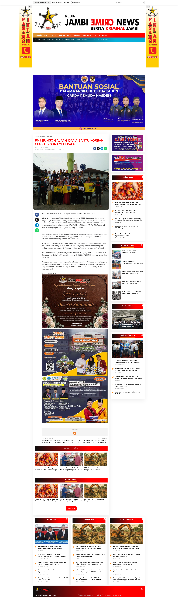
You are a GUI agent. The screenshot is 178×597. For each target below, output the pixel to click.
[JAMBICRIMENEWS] (89, 19)
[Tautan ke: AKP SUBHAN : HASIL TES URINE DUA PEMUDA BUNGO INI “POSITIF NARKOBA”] (116, 275)
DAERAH (41, 149)
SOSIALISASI (53, 149)
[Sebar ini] (94, 148)
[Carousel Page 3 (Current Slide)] (128, 326)
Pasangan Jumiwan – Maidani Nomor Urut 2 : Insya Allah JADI (53, 578)
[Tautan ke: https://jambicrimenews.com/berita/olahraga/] (142, 334)
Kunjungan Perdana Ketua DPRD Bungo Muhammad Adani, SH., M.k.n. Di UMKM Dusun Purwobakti (89, 579)
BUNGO (37, 149)
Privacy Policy (116, 595)
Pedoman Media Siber (86, 595)
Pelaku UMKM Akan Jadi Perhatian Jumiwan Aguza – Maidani (53, 571)
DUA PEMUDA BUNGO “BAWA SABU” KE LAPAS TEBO (131, 282)
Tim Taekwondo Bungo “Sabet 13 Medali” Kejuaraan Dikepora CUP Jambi (128, 377)
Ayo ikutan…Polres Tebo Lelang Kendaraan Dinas (127, 571)
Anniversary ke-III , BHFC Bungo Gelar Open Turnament (128, 385)
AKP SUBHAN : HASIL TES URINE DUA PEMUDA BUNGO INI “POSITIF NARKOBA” (132, 272)
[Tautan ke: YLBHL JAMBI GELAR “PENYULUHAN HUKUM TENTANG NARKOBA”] (116, 254)
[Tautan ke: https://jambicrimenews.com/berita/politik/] (142, 305)
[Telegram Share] (101, 148)
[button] (143, 2)
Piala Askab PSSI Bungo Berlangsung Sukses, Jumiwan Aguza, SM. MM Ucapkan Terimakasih (128, 369)
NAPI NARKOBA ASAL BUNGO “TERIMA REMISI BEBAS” (131, 293)
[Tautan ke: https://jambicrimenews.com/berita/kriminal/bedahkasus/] (142, 176)
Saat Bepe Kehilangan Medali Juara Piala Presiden (127, 393)
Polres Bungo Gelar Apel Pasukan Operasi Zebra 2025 (126, 234)
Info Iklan (107, 595)
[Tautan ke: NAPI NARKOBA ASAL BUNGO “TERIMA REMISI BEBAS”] (116, 295)
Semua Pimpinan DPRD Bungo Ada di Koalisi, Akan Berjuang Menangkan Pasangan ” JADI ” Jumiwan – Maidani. (127, 323)
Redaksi (98, 595)
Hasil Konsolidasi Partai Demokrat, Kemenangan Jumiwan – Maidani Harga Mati (51, 555)
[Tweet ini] (98, 148)
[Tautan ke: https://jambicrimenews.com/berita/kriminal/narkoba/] (142, 245)
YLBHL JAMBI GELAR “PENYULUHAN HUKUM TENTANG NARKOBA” (129, 252)
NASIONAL (47, 149)
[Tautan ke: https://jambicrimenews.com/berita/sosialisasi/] (67, 519)
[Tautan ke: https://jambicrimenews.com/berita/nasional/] (142, 519)
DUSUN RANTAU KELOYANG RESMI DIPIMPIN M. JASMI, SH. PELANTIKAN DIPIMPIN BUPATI (57, 440)
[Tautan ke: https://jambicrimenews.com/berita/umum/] (104, 519)
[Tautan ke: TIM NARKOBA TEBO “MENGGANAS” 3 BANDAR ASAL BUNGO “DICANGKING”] (116, 264)
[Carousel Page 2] (125, 326)
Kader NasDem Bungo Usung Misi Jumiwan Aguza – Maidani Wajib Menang (52, 563)
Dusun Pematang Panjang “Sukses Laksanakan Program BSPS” (125, 563)
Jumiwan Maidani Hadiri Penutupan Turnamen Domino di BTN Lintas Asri (127, 361)
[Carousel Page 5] (133, 326)
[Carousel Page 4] (130, 326)
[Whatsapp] (105, 148)
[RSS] (74, 433)
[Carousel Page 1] (123, 326)
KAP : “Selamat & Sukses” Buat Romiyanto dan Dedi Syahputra (127, 555)
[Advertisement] (89, 57)
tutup (29, 6)
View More (71, 508)
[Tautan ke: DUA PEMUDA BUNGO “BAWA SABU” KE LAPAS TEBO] (116, 285)
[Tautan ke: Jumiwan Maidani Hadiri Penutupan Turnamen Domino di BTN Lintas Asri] (127, 349)
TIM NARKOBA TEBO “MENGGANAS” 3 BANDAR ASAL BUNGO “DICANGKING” (132, 262)
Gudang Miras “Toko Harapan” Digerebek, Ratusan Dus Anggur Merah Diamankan (127, 578)
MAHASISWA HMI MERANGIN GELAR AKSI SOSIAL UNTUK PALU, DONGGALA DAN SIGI (92, 440)
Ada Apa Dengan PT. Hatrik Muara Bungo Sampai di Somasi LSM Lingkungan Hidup (70, 469)
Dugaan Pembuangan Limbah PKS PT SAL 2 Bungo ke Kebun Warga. (127, 227)
